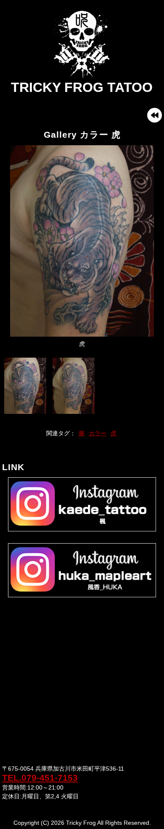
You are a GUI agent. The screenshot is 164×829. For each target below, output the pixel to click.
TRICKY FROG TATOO (82, 87)
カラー (97, 433)
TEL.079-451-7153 (40, 777)
